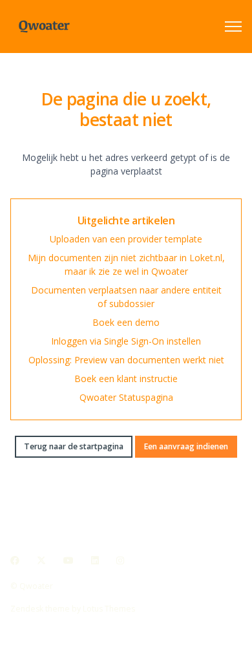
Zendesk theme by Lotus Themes (72, 608)
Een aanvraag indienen (186, 446)
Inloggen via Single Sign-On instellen (126, 341)
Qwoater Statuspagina (126, 397)
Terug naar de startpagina (73, 446)
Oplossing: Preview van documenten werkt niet (126, 360)
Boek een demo (126, 322)
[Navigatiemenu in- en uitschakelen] (233, 26)
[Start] (44, 26)
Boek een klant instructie (126, 378)
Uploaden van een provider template (126, 239)
